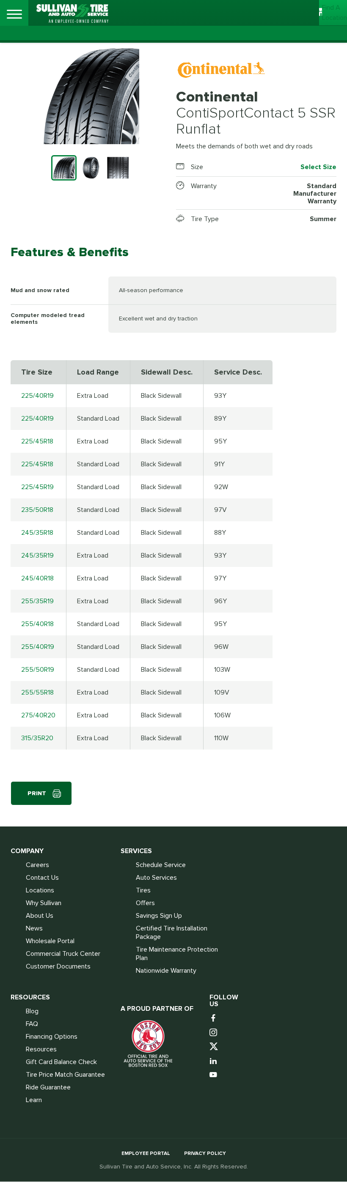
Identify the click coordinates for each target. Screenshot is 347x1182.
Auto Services (156, 877)
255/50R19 (37, 669)
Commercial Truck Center (63, 953)
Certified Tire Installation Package (171, 932)
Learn (34, 1100)
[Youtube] (214, 1075)
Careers (37, 865)
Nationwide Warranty (166, 970)
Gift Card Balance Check (61, 1062)
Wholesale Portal (50, 941)
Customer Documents (58, 966)
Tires (143, 890)
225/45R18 (37, 441)
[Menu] (14, 14)
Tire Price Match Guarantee (65, 1074)
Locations (40, 890)
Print (37, 793)
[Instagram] (214, 1033)
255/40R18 (37, 624)
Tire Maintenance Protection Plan (177, 953)
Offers (145, 903)
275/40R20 (38, 715)
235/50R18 (37, 510)
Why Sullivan (43, 903)
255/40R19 (37, 647)
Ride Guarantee (48, 1087)
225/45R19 (37, 487)
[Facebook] (214, 1018)
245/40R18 (37, 578)
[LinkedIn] (214, 1061)
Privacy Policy (205, 1153)
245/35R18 (37, 532)
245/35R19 (37, 555)
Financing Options (51, 1036)
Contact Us (42, 877)
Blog (32, 1011)
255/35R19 (37, 601)
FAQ (32, 1024)
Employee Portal (145, 1153)
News (34, 928)
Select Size (318, 167)
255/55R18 (37, 692)
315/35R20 (37, 738)
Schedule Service (161, 865)
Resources (41, 1049)
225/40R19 (37, 395)
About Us (39, 915)
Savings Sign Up (159, 915)
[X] (214, 1047)
